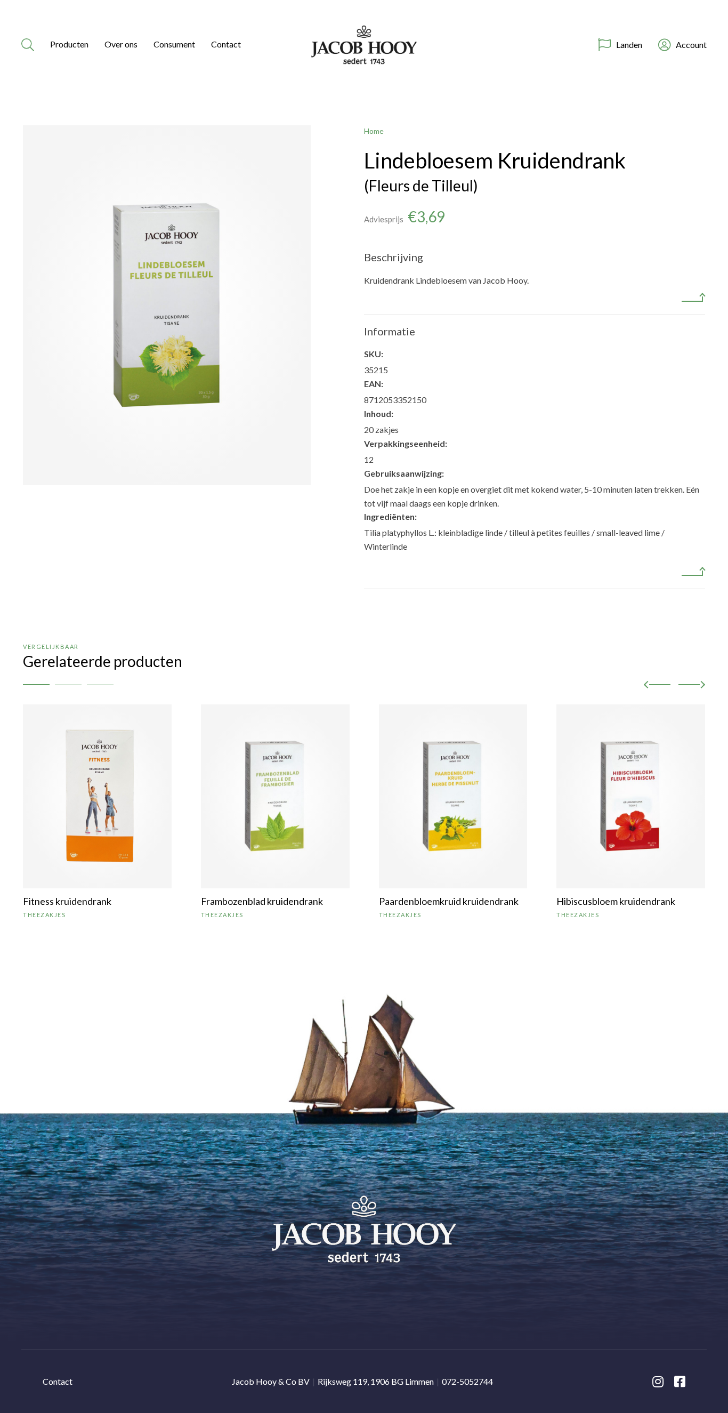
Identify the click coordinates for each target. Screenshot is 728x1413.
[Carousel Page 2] (68, 684)
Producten (69, 44)
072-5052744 (467, 1381)
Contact (226, 44)
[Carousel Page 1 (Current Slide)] (36, 684)
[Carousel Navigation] (674, 684)
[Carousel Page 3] (100, 684)
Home (374, 130)
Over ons (120, 44)
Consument (174, 44)
